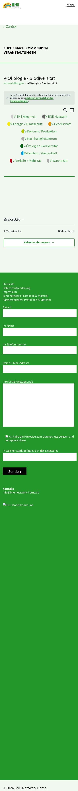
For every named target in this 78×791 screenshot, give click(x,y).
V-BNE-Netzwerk (56, 117)
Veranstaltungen (14, 83)
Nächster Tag (65, 231)
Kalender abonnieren (37, 242)
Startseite (8, 284)
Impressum (10, 292)
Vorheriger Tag (14, 231)
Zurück (11, 26)
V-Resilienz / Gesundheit (40, 153)
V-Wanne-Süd (59, 161)
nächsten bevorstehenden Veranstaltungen (32, 99)
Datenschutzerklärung (16, 288)
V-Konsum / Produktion (40, 131)
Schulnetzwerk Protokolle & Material (25, 296)
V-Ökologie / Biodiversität (40, 146)
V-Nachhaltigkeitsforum (40, 139)
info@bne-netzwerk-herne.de (21, 492)
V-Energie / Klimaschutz (26, 124)
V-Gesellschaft (61, 124)
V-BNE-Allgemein (25, 117)
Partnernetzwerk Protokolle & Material (27, 299)
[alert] (39, 98)
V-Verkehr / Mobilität (27, 161)
